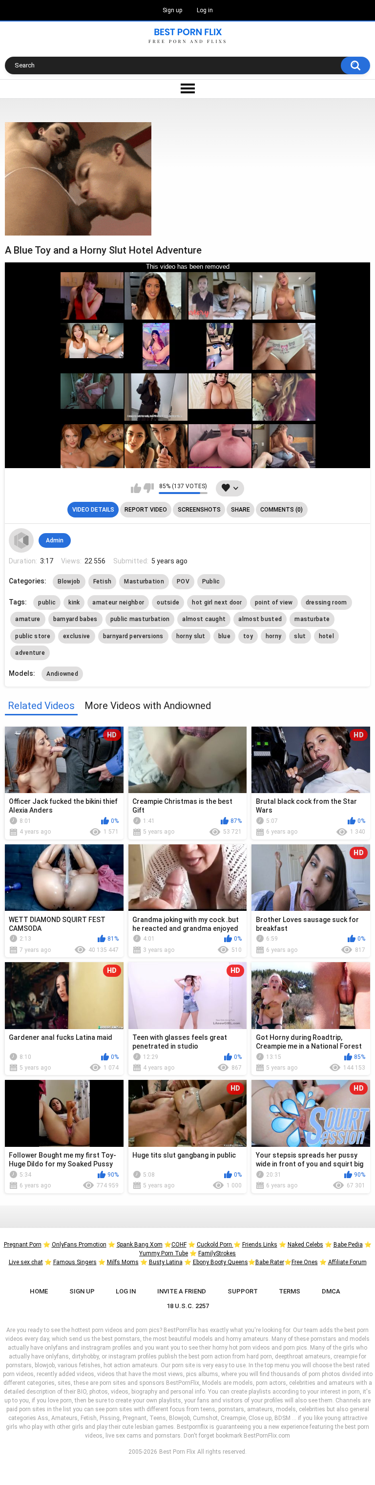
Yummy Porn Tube (163, 1253)
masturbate (312, 619)
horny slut (191, 636)
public (47, 602)
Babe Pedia (348, 1244)
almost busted (260, 619)
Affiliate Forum (347, 1262)
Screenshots (199, 509)
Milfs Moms (123, 1262)
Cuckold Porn (215, 1244)
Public (211, 581)
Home (39, 1291)
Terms (289, 1291)
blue (224, 636)
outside (168, 602)
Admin (54, 540)
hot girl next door (217, 602)
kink (74, 602)
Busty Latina (166, 1262)
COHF (179, 1244)
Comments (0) (281, 509)
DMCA (331, 1291)
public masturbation (140, 619)
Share (240, 509)
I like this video (136, 488)
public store (32, 636)
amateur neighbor (118, 602)
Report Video (146, 509)
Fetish (102, 581)
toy (248, 636)
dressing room (326, 602)
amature (27, 619)
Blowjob (69, 581)
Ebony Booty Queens (220, 1262)
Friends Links (259, 1244)
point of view (274, 602)
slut (300, 636)
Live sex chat (26, 1262)
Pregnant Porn (23, 1244)
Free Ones (305, 1262)
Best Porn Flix (177, 1451)
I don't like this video (149, 488)
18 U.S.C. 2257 (188, 1306)
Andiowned (62, 673)
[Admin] (21, 540)
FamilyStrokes (217, 1253)
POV (183, 581)
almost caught (204, 619)
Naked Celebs (305, 1244)
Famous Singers (75, 1262)
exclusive (76, 636)
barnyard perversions (133, 636)
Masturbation (144, 581)
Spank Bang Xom (140, 1244)
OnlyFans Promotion (79, 1244)
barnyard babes (75, 619)
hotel (326, 636)
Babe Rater (269, 1262)
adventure (30, 652)
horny (274, 636)
